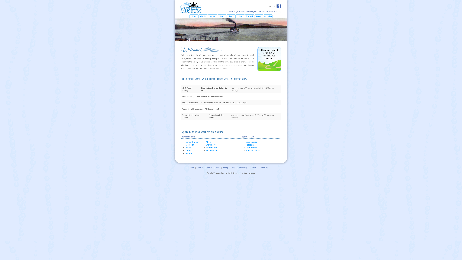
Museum (212, 16)
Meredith (190, 144)
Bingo (240, 16)
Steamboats (251, 142)
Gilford (189, 153)
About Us (203, 16)
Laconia (189, 150)
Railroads (250, 144)
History (231, 16)
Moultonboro (212, 150)
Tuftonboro (211, 147)
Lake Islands (251, 147)
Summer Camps (253, 150)
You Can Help (268, 16)
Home (194, 16)
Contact (258, 16)
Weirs (188, 147)
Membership (249, 16)
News (221, 16)
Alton (208, 142)
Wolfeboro (211, 144)
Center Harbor (192, 142)
